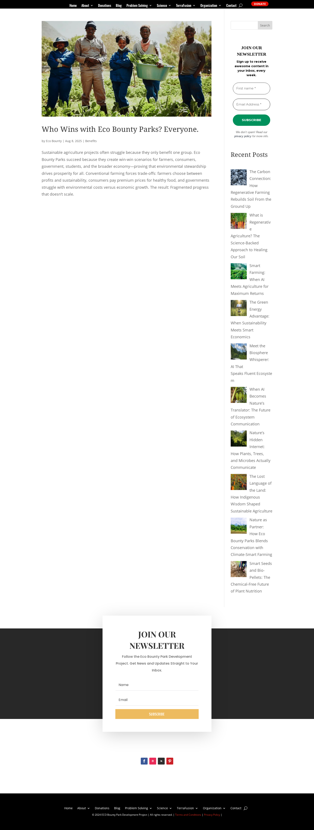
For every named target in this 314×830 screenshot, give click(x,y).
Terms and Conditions (188, 815)
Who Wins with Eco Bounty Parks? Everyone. (120, 129)
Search (265, 25)
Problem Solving (137, 6)
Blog (119, 6)
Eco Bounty (54, 141)
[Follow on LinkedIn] (161, 761)
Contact (231, 6)
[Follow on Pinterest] (169, 761)
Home (73, 6)
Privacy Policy (212, 815)
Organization (208, 6)
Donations (104, 6)
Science (162, 6)
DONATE (260, 4)
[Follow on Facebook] (144, 761)
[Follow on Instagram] (152, 761)
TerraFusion (183, 6)
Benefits (91, 141)
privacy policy (242, 136)
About (85, 6)
